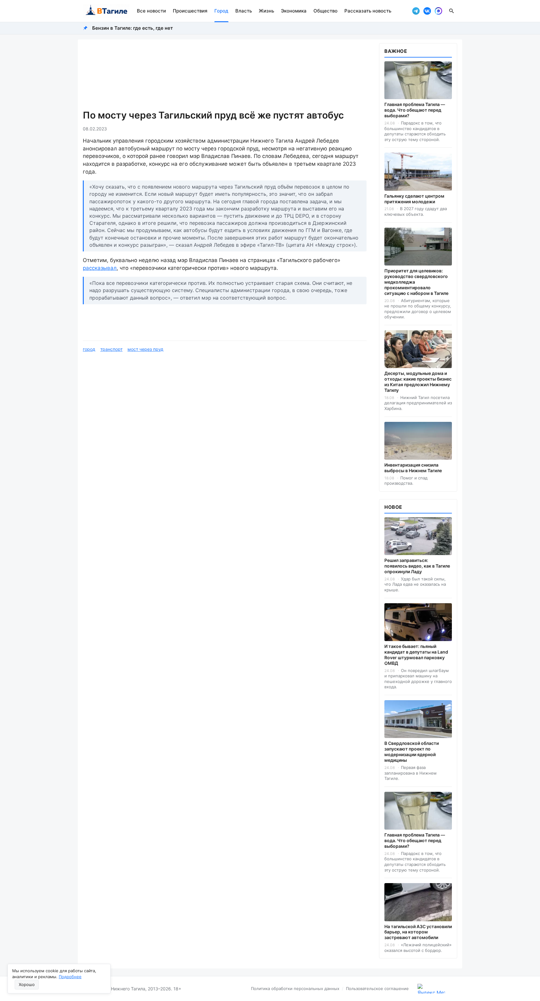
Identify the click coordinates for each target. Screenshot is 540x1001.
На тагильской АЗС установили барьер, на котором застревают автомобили (418, 932)
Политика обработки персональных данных (295, 988)
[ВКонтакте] (427, 11)
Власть (243, 11)
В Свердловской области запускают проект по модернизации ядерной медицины (411, 752)
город (89, 349)
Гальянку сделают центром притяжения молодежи (414, 198)
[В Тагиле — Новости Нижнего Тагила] (106, 11)
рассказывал (100, 268)
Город (221, 11)
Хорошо (27, 984)
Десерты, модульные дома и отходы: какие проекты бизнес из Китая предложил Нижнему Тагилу (418, 382)
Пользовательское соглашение (377, 988)
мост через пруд (145, 349)
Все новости (151, 11)
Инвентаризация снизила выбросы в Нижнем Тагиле (413, 467)
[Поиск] (451, 11)
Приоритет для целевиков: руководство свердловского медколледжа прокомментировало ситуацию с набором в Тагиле (416, 282)
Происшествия (190, 11)
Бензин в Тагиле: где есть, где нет (132, 28)
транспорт (111, 349)
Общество (325, 11)
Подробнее (70, 976)
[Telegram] (416, 11)
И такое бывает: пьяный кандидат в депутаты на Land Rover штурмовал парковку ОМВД (416, 655)
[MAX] (438, 11)
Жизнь (266, 11)
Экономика (294, 11)
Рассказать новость (367, 11)
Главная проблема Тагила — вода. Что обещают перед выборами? (414, 110)
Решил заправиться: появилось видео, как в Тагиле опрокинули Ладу (417, 566)
